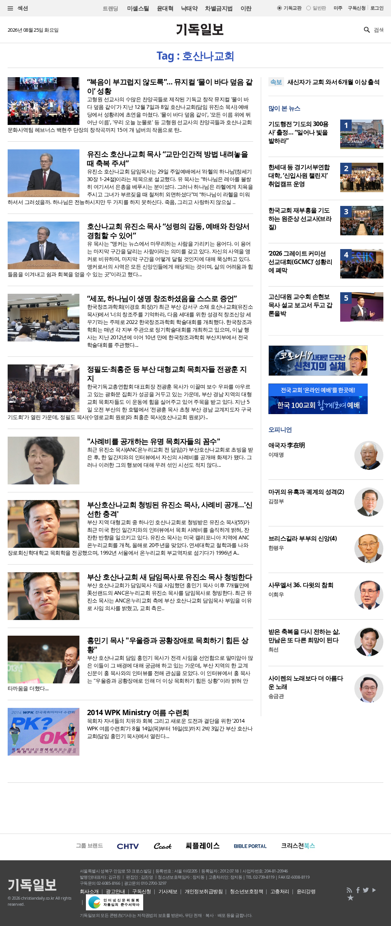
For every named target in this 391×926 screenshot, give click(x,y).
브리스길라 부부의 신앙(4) (302, 538)
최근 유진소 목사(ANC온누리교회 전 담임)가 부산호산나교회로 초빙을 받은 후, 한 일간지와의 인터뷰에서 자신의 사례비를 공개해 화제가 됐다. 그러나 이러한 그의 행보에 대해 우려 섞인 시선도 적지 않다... (170, 457)
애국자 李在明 (286, 445)
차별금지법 (219, 8)
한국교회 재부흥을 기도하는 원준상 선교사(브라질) (300, 218)
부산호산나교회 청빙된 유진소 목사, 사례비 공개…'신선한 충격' (170, 509)
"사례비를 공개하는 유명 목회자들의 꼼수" (153, 441)
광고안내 (115, 891)
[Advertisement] (195, 807)
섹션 (22, 7)
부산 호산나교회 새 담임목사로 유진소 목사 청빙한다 (169, 577)
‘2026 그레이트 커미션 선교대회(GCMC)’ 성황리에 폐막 (300, 261)
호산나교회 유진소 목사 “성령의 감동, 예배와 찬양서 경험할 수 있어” (168, 230)
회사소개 (89, 891)
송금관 (276, 695)
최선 (273, 649)
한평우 (276, 547)
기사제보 (168, 891)
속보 (276, 82)
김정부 (276, 501)
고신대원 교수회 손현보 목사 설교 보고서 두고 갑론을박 (300, 304)
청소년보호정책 (246, 891)
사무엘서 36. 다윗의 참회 (301, 585)
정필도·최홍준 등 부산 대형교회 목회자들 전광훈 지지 (167, 373)
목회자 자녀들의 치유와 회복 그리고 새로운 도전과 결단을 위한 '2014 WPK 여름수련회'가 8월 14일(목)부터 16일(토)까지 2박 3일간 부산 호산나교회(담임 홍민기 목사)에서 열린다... (169, 728)
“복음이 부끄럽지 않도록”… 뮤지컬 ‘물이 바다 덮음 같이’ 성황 (170, 86)
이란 (246, 8)
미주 (338, 8)
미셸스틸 (138, 8)
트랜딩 (110, 8)
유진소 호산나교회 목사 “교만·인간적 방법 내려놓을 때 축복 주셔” (167, 158)
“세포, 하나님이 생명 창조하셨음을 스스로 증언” (162, 298)
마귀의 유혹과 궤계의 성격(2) (306, 491)
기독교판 (292, 8)
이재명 (276, 454)
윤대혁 (165, 8)
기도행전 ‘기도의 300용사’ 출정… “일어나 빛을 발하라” (298, 132)
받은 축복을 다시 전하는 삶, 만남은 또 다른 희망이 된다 (304, 635)
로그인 (376, 8)
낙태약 (189, 8)
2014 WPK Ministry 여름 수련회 (138, 712)
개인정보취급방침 (204, 891)
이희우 (276, 594)
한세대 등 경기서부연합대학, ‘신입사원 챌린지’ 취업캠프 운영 (299, 175)
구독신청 (356, 8)
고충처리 (279, 891)
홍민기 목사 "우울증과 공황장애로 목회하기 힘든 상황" (167, 644)
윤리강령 (306, 891)
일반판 (319, 8)
